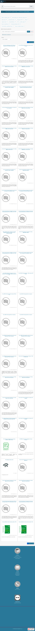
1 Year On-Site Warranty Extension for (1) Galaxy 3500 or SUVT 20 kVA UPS (26, 377)
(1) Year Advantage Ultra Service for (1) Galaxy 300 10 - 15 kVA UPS (9, 108)
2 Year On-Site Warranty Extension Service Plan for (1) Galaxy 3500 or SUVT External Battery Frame (9, 501)
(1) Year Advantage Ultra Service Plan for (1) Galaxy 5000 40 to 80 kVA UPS (9, 149)
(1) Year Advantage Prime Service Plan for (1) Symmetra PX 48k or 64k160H (9, 87)
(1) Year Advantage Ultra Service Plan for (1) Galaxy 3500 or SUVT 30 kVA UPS (9, 128)
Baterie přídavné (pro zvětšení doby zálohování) (19, 17)
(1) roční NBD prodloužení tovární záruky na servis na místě (26, 45)
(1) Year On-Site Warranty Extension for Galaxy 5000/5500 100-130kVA (25, 170)
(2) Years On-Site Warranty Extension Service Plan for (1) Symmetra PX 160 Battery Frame (26, 253)
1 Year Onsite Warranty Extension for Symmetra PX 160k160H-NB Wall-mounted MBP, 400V (9, 418)
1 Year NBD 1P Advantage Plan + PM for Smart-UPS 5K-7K (25, 273)
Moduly (26, 19)
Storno (32, 31)
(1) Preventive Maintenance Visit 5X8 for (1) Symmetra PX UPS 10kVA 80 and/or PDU (9, 45)
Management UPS (20, 19)
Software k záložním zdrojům (19, 26)
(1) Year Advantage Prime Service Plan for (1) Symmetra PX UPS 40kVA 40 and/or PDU (25, 87)
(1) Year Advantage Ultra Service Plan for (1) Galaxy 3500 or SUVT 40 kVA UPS (25, 128)
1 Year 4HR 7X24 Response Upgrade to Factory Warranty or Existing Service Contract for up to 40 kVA (9, 274)
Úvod (2, 11)
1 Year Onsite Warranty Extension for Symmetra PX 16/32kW (26, 398)
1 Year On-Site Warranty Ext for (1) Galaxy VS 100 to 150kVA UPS (26, 356)
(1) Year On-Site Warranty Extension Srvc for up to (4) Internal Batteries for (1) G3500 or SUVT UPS (9, 211)
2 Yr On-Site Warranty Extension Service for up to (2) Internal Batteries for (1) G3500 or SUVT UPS (26, 501)
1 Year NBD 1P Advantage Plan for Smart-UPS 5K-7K (9, 294)
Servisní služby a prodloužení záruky (7, 26)
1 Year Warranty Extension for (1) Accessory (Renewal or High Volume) (9, 439)
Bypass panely (4, 19)
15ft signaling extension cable (9, 459)
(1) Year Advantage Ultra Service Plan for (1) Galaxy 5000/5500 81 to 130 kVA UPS (25, 149)
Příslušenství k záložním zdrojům (24, 11)
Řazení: (3, 37)
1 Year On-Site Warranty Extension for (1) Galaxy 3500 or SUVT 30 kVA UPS (9, 398)
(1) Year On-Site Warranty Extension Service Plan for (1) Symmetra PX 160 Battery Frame (9, 190)
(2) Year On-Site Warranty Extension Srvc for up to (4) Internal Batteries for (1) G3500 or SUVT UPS (9, 253)
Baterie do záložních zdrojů (6, 17)
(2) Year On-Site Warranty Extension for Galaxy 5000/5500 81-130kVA (25, 232)
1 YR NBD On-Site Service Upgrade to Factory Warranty (25, 439)
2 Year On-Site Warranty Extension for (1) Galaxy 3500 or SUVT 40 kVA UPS (26, 481)
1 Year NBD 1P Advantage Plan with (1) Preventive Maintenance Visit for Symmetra (9, 335)
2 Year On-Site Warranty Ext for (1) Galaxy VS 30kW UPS (25, 460)
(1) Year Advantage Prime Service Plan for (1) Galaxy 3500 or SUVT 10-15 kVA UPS (9, 66)
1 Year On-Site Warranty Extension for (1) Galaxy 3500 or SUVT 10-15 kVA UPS (9, 377)
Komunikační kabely (12, 19)
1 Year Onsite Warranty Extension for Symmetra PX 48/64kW (26, 418)
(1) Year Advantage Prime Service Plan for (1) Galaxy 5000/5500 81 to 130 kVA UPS (25, 66)
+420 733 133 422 (17, 589)
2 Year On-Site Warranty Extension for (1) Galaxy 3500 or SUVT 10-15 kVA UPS (9, 481)
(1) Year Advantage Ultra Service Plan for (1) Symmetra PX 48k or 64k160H (9, 170)
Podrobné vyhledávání (7, 34)
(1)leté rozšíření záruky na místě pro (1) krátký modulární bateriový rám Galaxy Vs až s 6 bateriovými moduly (9, 232)
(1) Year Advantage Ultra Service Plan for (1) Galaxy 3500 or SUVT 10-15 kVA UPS (25, 108)
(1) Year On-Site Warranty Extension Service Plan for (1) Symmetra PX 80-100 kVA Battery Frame (25, 190)
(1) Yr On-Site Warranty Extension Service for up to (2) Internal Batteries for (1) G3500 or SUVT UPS (26, 211)
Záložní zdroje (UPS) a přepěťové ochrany (11, 11)
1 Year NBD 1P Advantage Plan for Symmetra (9, 314)
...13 (32, 42)
